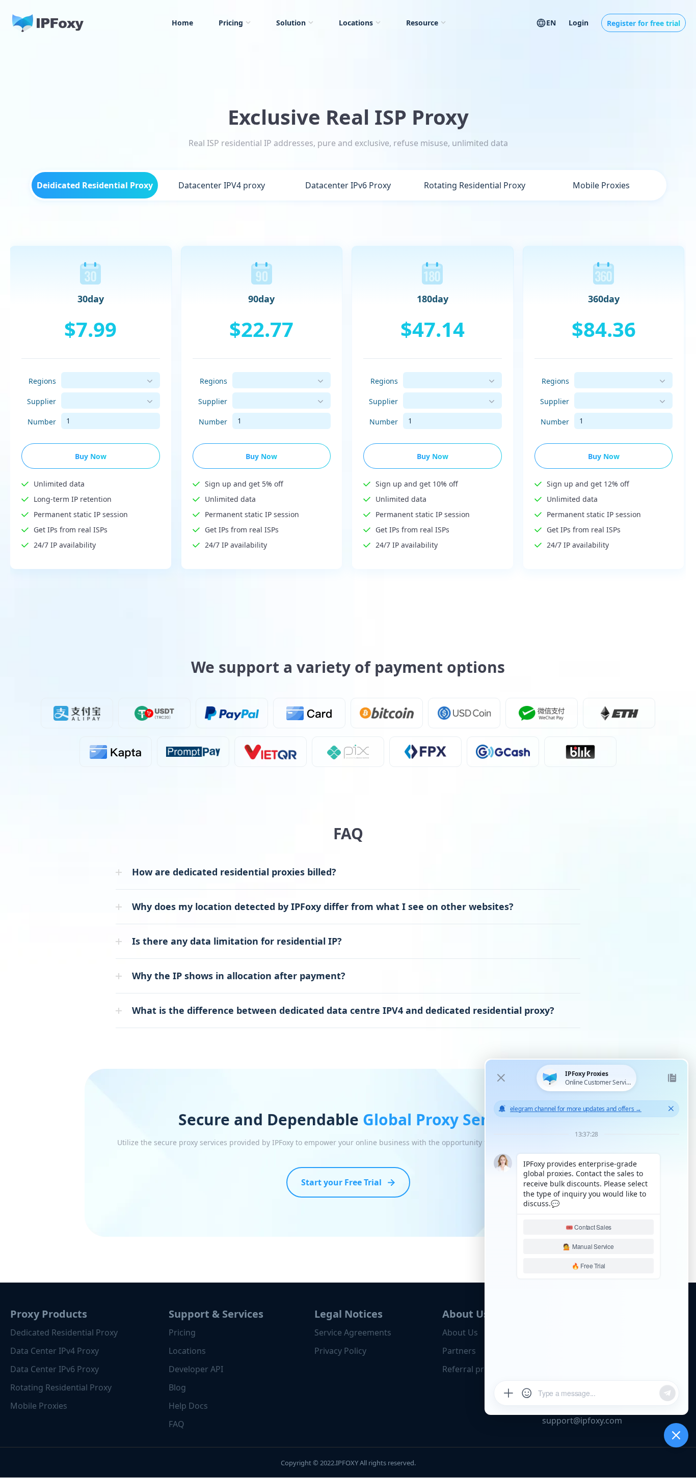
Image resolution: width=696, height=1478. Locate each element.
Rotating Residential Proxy (61, 1387)
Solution (291, 22)
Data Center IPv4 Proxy (54, 1350)
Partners (459, 1350)
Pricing (231, 22)
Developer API (196, 1369)
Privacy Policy (340, 1350)
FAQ (176, 1424)
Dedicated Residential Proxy (64, 1332)
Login (578, 22)
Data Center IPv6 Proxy (54, 1369)
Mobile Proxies (38, 1405)
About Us (460, 1332)
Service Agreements (352, 1332)
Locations (356, 22)
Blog (177, 1387)
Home (182, 22)
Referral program (476, 1369)
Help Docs (188, 1405)
